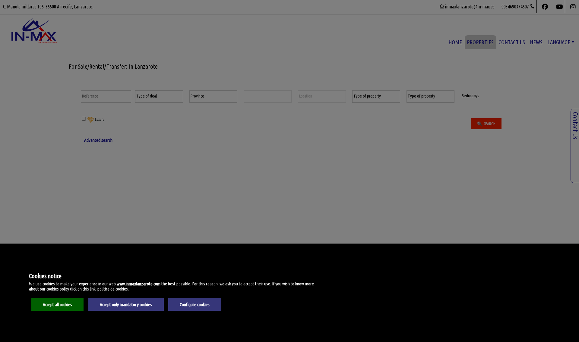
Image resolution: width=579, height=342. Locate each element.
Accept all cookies (57, 304)
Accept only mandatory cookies (126, 304)
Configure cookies (195, 304)
